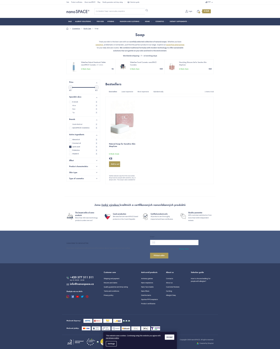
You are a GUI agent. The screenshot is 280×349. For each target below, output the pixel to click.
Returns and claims (110, 283)
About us (169, 283)
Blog (99, 2)
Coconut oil (84, 143)
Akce (84, 105)
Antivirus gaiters (147, 278)
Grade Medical (84, 124)
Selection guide (134, 2)
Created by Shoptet (206, 343)
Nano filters (145, 291)
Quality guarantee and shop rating (112, 2)
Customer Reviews (172, 287)
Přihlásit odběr (159, 255)
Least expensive (127, 92)
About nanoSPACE (89, 2)
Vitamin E (84, 154)
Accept (169, 337)
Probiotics (84, 150)
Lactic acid (84, 147)
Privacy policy (108, 295)
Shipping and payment (111, 278)
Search (147, 10)
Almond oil (84, 139)
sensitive (99, 45)
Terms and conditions (111, 291)
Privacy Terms (184, 249)
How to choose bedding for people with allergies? (200, 280)
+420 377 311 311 (82, 277)
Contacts (169, 278)
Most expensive (143, 92)
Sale (67, 2)
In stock (84, 102)
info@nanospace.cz (82, 284)
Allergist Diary (171, 295)
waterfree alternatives (175, 45)
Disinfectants (146, 295)
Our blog (169, 291)
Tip (84, 112)
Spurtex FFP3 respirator (149, 299)
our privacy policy (112, 338)
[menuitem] (69, 21)
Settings (111, 344)
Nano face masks (147, 287)
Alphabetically (158, 92)
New (84, 109)
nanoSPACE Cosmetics (84, 128)
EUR (209, 2)
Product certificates (76, 2)
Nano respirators (147, 283)
